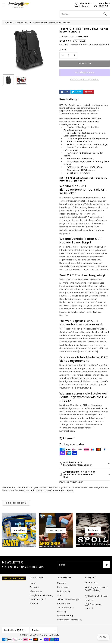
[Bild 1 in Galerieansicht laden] (8, 80)
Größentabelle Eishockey (69, 619)
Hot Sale (34, 603)
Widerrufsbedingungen (68, 599)
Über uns (61, 583)
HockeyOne (33, 635)
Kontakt (90, 577)
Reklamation (63, 603)
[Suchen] (105, 14)
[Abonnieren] (106, 564)
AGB (59, 595)
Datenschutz (63, 591)
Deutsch (36, 630)
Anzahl (62, 49)
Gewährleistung (65, 615)
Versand (74, 44)
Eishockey (34, 587)
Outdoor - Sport (38, 599)
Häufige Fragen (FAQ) (16, 502)
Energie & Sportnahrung (41, 595)
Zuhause (8, 22)
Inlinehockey (36, 591)
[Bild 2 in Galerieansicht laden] (21, 80)
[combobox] (85, 14)
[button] (5, 5)
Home (33, 583)
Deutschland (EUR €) (14, 630)
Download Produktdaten (71, 482)
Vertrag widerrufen (14, 578)
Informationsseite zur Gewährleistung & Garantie (49, 490)
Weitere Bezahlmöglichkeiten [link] (84, 79)
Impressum (63, 587)
